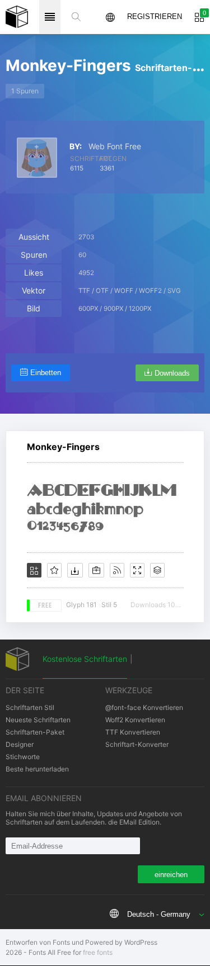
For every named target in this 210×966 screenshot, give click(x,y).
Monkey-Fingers (63, 446)
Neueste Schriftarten (38, 720)
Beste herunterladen (37, 769)
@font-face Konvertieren (144, 707)
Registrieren (154, 16)
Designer (20, 744)
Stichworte (23, 756)
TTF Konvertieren (132, 732)
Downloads (172, 373)
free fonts (98, 952)
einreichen (171, 874)
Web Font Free (114, 146)
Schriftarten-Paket (35, 732)
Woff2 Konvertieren (135, 720)
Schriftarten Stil (30, 707)
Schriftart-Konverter (137, 744)
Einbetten (45, 372)
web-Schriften (17, 17)
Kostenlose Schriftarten (85, 659)
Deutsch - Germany (158, 914)
